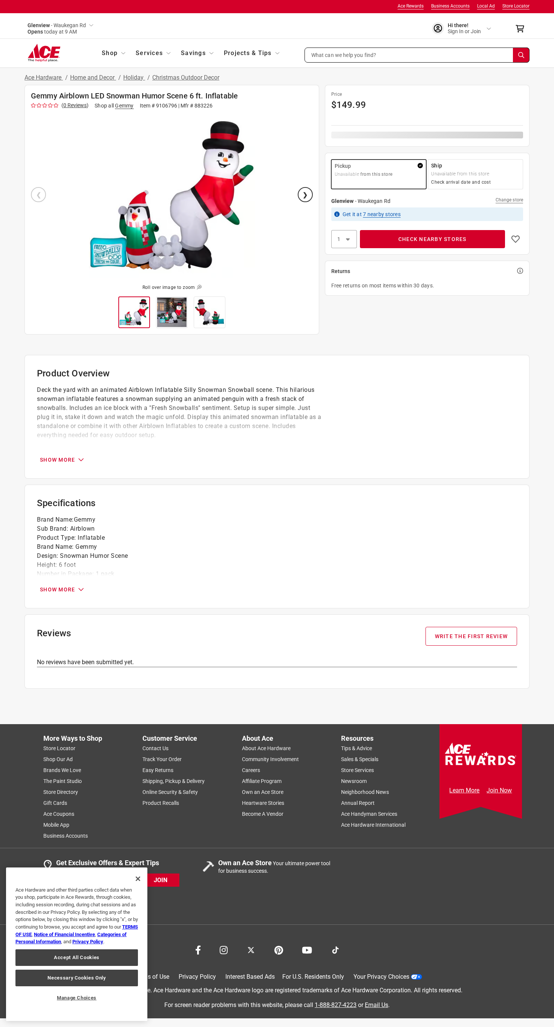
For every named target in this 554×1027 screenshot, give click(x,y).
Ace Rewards (411, 6)
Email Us (376, 1004)
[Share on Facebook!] (198, 949)
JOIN (160, 879)
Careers (251, 770)
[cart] (522, 28)
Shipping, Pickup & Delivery (173, 781)
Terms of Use (151, 976)
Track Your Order (162, 759)
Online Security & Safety (170, 792)
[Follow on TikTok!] (335, 949)
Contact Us (155, 748)
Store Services (357, 770)
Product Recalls (160, 803)
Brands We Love (62, 770)
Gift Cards (55, 803)
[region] (76, 944)
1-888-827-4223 (336, 1004)
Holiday (134, 77)
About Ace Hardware (266, 748)
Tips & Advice (356, 748)
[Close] (138, 878)
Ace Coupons (58, 814)
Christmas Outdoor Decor (185, 77)
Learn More (464, 790)
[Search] (521, 55)
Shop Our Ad (58, 759)
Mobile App (56, 825)
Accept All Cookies (76, 957)
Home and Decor (93, 77)
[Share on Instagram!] (224, 949)
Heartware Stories (263, 803)
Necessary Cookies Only (76, 978)
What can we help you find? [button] (343, 55)
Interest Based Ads (250, 976)
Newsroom (354, 781)
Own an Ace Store (262, 792)
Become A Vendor (262, 814)
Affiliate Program (262, 781)
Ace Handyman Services (369, 814)
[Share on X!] (251, 949)
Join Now (499, 790)
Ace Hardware (43, 77)
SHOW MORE (57, 460)
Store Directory (60, 792)
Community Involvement (270, 759)
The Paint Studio (62, 781)
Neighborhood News (365, 792)
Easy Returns (157, 770)
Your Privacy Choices (381, 976)
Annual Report (358, 803)
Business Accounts (450, 6)
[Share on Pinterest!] (278, 949)
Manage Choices (76, 998)
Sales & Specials (359, 759)
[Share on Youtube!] (307, 949)
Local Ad (486, 6)
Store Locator (516, 6)
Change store (509, 200)
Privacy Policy (197, 976)
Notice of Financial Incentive (64, 934)
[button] (417, 55)
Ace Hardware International (373, 825)
